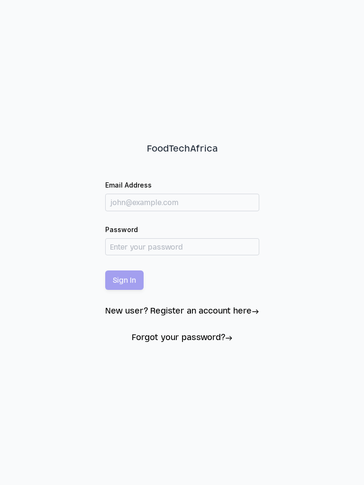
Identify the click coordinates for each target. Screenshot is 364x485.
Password (121, 229)
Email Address (128, 185)
